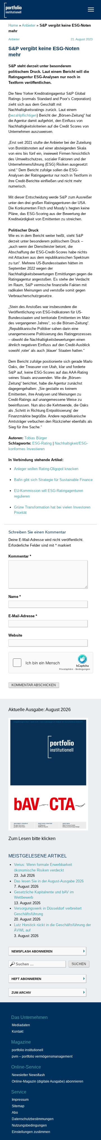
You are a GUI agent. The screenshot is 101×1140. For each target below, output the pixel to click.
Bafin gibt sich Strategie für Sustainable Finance (53, 480)
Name (14, 597)
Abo (15, 1112)
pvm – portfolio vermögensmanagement (42, 1056)
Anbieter (28, 25)
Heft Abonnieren (26, 979)
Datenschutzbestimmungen (33, 1119)
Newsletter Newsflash (28, 1075)
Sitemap (18, 1106)
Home (13, 25)
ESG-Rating (42, 443)
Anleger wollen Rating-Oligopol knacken (46, 469)
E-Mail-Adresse (22, 616)
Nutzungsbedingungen (29, 1125)
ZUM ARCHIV (21, 992)
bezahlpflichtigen (23, 115)
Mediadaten (21, 1025)
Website (15, 635)
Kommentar (19, 556)
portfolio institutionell (27, 1050)
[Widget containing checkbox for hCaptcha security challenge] (50, 662)
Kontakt (17, 1031)
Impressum (20, 1100)
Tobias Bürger (35, 438)
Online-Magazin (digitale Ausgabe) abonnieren (47, 1081)
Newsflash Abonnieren (32, 951)
